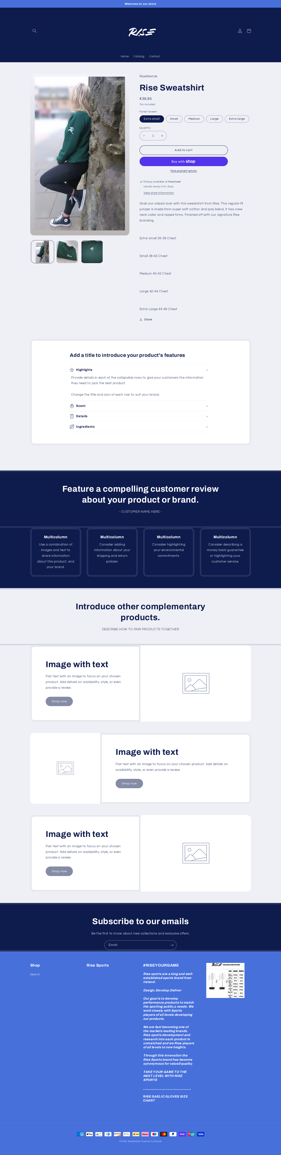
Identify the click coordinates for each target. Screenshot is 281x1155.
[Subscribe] (172, 945)
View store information (159, 193)
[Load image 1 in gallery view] (42, 251)
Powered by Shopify (151, 1141)
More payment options (184, 171)
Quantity (145, 128)
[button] (34, 31)
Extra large (237, 118)
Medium (194, 118)
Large (214, 118)
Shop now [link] (59, 701)
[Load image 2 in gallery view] (67, 251)
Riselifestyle (134, 1141)
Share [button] (148, 319)
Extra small (152, 118)
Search (35, 974)
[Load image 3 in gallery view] (92, 251)
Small (174, 118)
